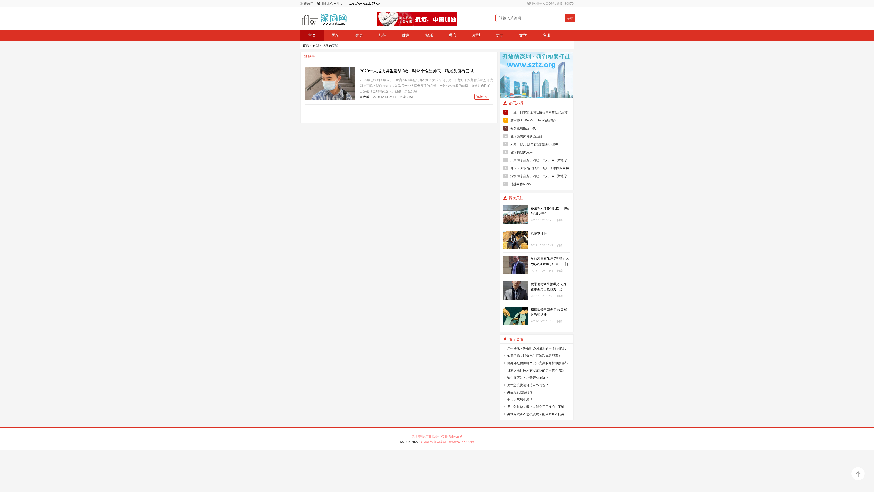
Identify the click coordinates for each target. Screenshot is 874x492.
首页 (312, 35)
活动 (459, 436)
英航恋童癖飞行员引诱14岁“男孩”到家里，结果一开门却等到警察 (550, 263)
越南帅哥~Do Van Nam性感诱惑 (531, 120)
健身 (359, 35)
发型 (476, 35)
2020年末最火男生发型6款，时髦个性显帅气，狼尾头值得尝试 (417, 71)
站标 (452, 436)
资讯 (546, 35)
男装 (335, 35)
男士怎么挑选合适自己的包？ (528, 385)
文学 (523, 35)
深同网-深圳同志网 (433, 442)
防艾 (499, 35)
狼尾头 (327, 45)
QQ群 (443, 436)
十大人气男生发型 (520, 399)
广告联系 (431, 436)
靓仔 (382, 35)
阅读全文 (482, 97)
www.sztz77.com (461, 442)
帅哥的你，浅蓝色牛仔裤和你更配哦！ (534, 356)
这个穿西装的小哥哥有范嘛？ (528, 377)
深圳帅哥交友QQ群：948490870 (550, 3)
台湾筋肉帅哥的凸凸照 (523, 136)
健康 (406, 35)
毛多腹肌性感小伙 (520, 128)
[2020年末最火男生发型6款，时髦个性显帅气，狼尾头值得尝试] (330, 69)
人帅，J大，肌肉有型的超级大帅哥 (532, 144)
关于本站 (418, 436)
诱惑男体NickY (517, 184)
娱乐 (429, 35)
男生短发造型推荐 (520, 392)
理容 (453, 35)
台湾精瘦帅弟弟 (519, 152)
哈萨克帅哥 (539, 233)
